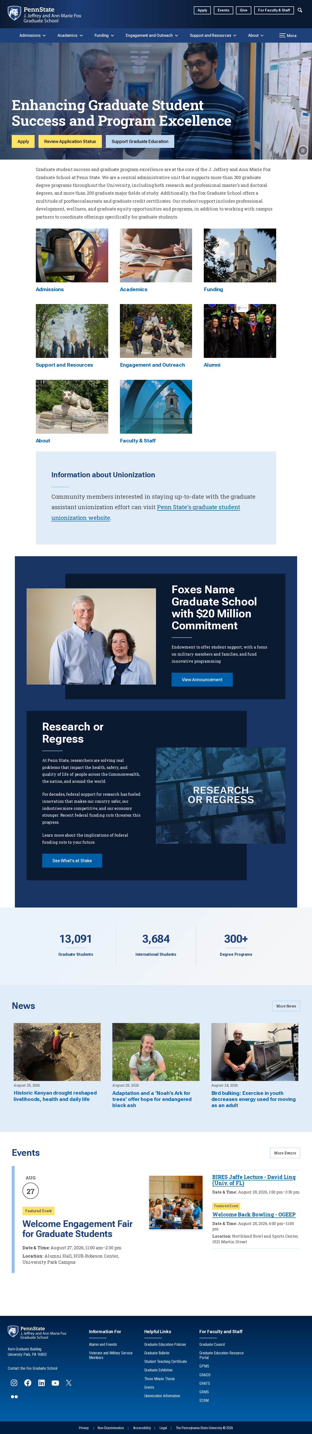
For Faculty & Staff (274, 10)
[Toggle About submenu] (262, 35)
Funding (102, 35)
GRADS (204, 1375)
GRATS (204, 1383)
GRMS (204, 1392)
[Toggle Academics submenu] (81, 35)
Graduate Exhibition (158, 1370)
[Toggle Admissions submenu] (44, 35)
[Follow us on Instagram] (14, 1384)
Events (223, 10)
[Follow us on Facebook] (28, 1384)
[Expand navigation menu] (300, 9)
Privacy (84, 1428)
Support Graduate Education (140, 141)
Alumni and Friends (103, 1344)
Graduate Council (211, 1344)
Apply (202, 10)
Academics (67, 35)
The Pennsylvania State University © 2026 (204, 1428)
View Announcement (202, 679)
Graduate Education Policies (165, 1344)
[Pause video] (303, 150)
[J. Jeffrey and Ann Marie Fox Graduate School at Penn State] (48, 14)
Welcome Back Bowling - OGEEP (254, 1215)
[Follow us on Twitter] (69, 1384)
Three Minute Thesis (159, 1379)
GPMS (204, 1366)
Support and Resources (210, 35)
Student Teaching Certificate (165, 1361)
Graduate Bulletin (156, 1353)
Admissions (30, 35)
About (253, 35)
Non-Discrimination (111, 1428)
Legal (163, 1428)
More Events (285, 1153)
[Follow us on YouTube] (56, 1384)
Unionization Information (162, 1396)
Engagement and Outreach (149, 35)
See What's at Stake (72, 860)
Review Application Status (70, 141)
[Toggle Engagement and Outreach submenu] (176, 35)
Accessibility (142, 1428)
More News (286, 1006)
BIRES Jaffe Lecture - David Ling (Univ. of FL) (253, 1180)
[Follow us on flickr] (15, 1398)
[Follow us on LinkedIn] (42, 1384)
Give (243, 10)
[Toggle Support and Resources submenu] (234, 35)
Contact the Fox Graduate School (32, 1368)
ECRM (204, 1400)
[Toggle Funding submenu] (112, 35)
